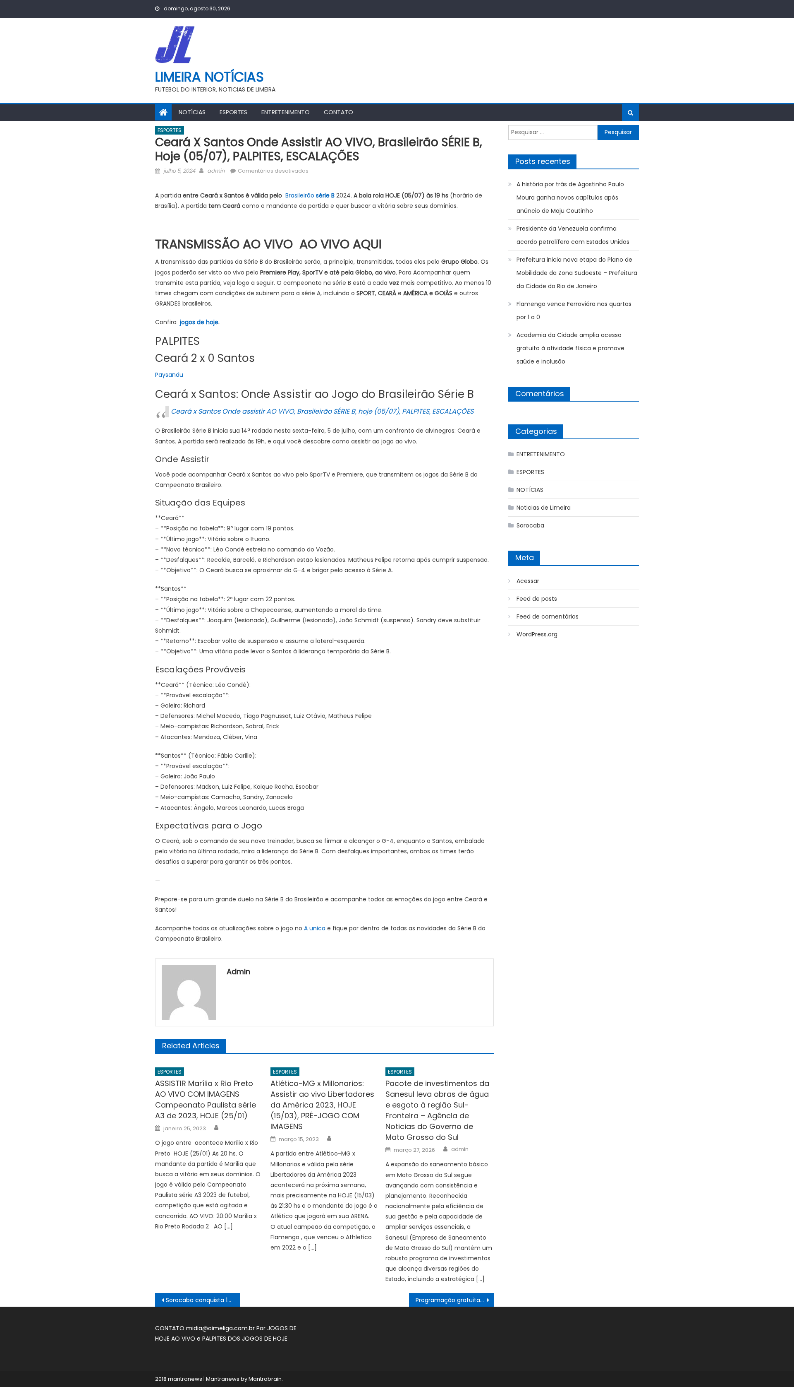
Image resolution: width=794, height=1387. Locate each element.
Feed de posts (537, 599)
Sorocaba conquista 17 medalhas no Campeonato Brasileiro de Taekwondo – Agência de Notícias (203, 1300)
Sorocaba (530, 525)
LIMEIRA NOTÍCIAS (209, 76)
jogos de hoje (198, 322)
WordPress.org (537, 634)
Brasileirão (310, 195)
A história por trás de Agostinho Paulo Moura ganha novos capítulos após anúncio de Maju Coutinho (570, 197)
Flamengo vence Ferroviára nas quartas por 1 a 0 (574, 310)
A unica (314, 928)
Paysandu (169, 375)
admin (216, 171)
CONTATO (338, 112)
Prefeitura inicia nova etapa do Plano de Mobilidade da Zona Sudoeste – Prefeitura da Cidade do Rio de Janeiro (577, 272)
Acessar (528, 581)
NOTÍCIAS (192, 112)
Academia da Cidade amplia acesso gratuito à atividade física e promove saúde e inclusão (570, 348)
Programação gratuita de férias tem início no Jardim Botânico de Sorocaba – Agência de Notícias (455, 1300)
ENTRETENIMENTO (285, 112)
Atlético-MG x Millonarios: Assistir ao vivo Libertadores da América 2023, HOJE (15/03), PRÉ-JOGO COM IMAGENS (322, 1105)
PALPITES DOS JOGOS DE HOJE (244, 1338)
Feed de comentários (548, 616)
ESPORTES (233, 112)
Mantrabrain (265, 1379)
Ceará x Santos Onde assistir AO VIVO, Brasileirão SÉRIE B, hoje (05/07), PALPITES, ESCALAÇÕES (322, 411)
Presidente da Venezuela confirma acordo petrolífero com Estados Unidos (573, 235)
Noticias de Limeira (544, 507)
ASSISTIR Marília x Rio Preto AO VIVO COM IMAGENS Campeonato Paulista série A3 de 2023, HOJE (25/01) (205, 1099)
